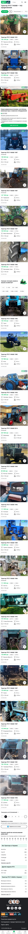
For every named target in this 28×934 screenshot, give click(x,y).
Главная (2, 933)
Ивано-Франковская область (13, 891)
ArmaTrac (13, 849)
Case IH (13, 852)
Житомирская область (13, 889)
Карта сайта (5, 924)
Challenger (13, 857)
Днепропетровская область (13, 886)
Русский (23, 928)
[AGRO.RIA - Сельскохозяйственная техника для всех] (6, 2)
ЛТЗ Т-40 (13, 873)
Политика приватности (8, 919)
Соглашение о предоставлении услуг (13, 922)
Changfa (13, 860)
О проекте (4, 916)
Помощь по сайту (14, 905)
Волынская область (13, 883)
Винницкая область (13, 880)
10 (26, 840)
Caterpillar (13, 854)
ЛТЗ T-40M (13, 870)
